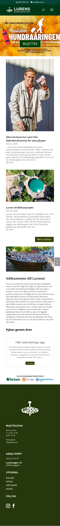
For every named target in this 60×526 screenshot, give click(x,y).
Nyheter (9, 481)
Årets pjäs (10, 477)
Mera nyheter (44, 239)
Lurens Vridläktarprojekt (20, 207)
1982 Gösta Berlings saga (30, 342)
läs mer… (10, 162)
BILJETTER (30, 43)
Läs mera (30, 363)
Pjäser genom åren (19, 330)
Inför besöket (11, 485)
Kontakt (9, 488)
